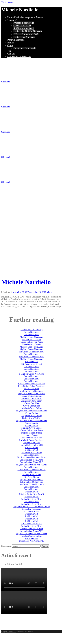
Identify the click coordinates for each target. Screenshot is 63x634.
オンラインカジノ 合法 (26, 34)
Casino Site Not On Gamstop (27, 31)
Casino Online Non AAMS (31, 528)
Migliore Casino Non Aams (31, 391)
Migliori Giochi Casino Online (31, 393)
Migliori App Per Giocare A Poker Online (31, 506)
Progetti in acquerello (23, 22)
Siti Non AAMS (32, 450)
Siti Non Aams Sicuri (23, 28)
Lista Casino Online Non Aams (31, 384)
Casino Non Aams (22, 25)
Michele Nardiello (20, 9)
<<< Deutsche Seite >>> (19, 56)
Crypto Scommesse (31, 406)
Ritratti (10, 42)
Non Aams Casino (31, 388)
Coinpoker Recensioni (31, 509)
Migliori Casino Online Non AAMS (31, 465)
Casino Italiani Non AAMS (31, 460)
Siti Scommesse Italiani (31, 364)
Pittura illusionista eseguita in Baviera (25, 17)
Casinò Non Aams (31, 467)
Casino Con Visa (31, 403)
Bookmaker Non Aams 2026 (31, 541)
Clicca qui (5, 82)
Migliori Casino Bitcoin (31, 433)
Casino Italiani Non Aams (31, 342)
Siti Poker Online (31, 477)
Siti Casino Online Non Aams (31, 352)
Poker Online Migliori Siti (31, 482)
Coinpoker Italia (31, 511)
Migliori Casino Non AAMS (31, 494)
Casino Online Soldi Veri (31, 438)
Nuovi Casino (31, 435)
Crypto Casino (31, 413)
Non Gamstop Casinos (31, 344)
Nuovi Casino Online (31, 474)
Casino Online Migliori (32, 396)
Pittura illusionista (15, 40)
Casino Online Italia (31, 442)
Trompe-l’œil (13, 20)
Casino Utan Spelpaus (24, 37)
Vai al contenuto (8, 2)
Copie (10, 45)
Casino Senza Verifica (31, 418)
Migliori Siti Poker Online (31, 479)
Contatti (11, 53)
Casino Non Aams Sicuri (31, 398)
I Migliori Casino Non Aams (31, 374)
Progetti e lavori (8, 631)
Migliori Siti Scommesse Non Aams (31, 411)
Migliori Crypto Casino (31, 428)
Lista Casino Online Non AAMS (32, 470)
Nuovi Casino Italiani (31, 339)
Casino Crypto (31, 423)
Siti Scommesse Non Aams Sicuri (31, 457)
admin (49, 292)
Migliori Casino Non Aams (31, 337)
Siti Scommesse (31, 361)
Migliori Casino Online (32, 408)
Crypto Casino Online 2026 (31, 445)
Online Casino (31, 425)
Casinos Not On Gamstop (32, 330)
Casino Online (31, 447)
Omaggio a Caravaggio (24, 48)
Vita (9, 51)
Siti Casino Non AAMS (31, 524)
